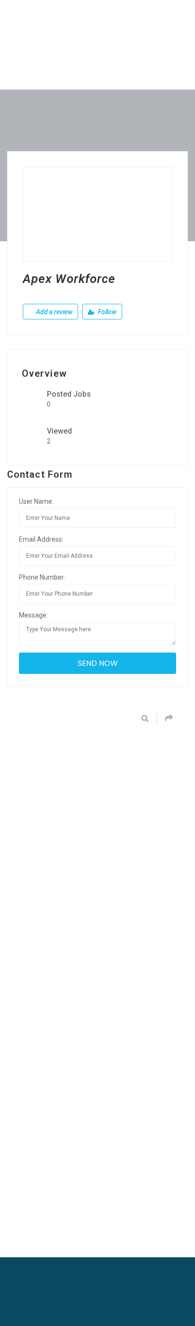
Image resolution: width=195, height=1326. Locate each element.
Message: (33, 615)
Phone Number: (42, 577)
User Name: (36, 501)
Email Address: (41, 539)
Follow (106, 312)
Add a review (53, 312)
